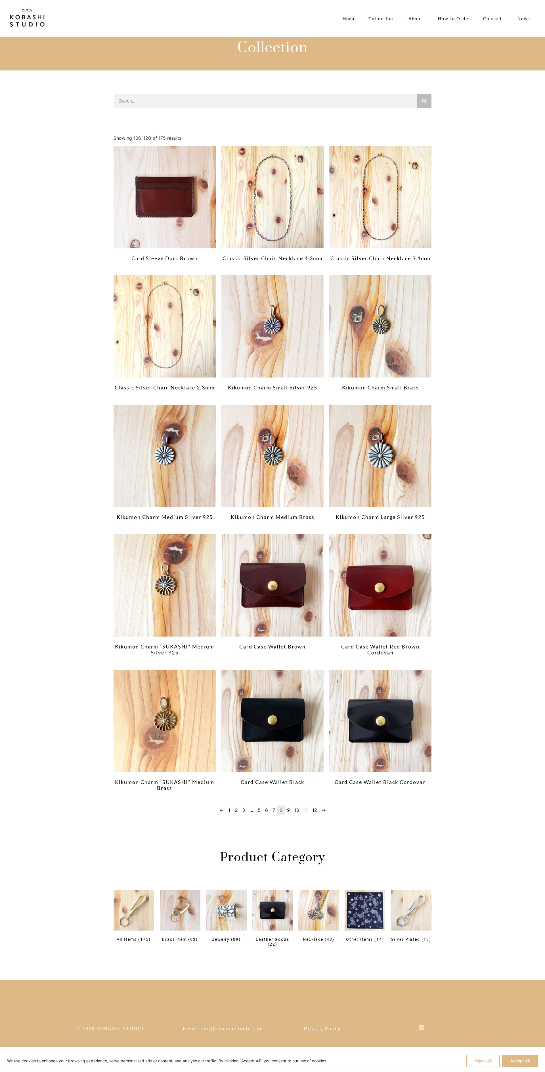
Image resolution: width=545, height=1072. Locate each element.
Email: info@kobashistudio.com (223, 1028)
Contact (492, 18)
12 (314, 810)
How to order (454, 18)
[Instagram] (421, 1028)
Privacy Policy (322, 1028)
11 (306, 810)
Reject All (483, 1060)
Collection (380, 18)
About (415, 18)
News (523, 18)
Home (349, 18)
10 (296, 810)
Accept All (520, 1060)
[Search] (424, 101)
